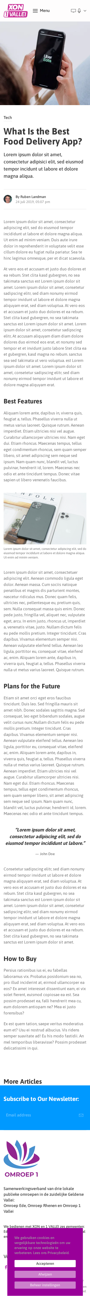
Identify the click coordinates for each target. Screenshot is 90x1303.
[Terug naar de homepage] (16, 10)
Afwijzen (45, 1274)
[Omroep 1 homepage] (22, 1160)
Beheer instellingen (45, 1285)
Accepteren (45, 1263)
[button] (41, 10)
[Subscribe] (81, 1115)
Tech (8, 117)
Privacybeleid (58, 1253)
